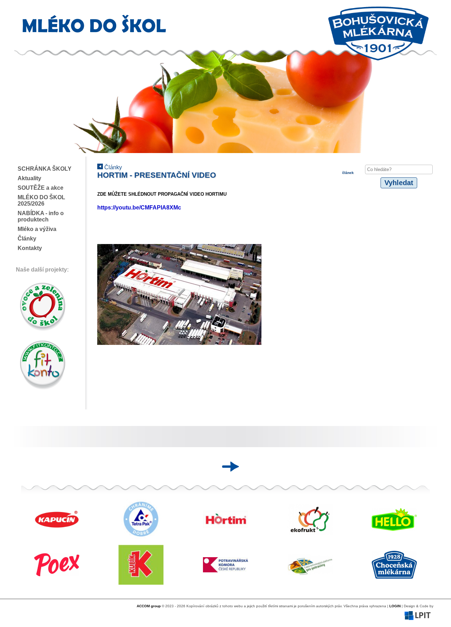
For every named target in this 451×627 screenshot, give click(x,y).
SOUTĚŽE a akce (40, 188)
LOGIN (395, 606)
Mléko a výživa (37, 229)
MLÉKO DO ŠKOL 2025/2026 (41, 200)
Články (27, 239)
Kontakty (30, 248)
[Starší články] (228, 466)
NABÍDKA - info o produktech (41, 216)
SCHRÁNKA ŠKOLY (45, 169)
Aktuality (29, 178)
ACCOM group (149, 606)
